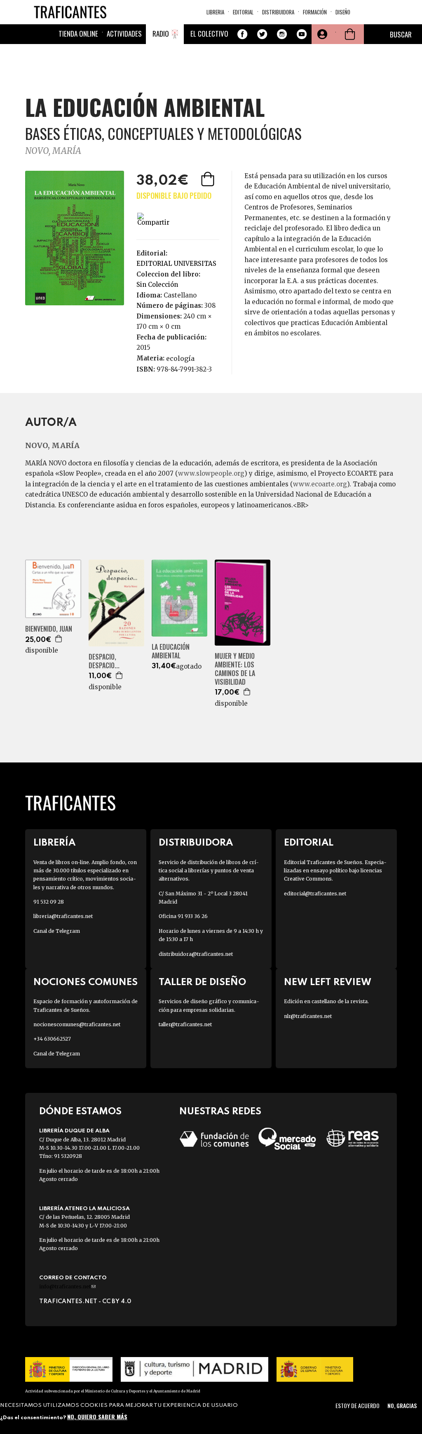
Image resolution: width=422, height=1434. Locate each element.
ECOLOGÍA (180, 358)
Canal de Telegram (56, 931)
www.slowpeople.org (211, 473)
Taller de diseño (202, 982)
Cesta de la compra (350, 34)
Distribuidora (278, 12)
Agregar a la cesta (208, 179)
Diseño (342, 12)
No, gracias (402, 1405)
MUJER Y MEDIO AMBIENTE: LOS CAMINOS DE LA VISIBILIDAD (235, 669)
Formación (315, 12)
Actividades (124, 33)
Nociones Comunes (85, 982)
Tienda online (78, 33)
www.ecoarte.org (320, 484)
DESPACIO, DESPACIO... (104, 661)
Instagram (282, 34)
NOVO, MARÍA (53, 150)
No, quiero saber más (97, 1416)
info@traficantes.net (67, 1286)
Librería (54, 843)
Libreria (215, 12)
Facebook (242, 34)
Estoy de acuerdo (357, 1405)
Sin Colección (157, 284)
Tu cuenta (321, 34)
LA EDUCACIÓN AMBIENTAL (171, 651)
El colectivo (209, 33)
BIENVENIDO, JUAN (48, 629)
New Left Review (327, 982)
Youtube (302, 34)
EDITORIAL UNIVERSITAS (176, 263)
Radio (160, 33)
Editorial (243, 12)
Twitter (262, 34)
